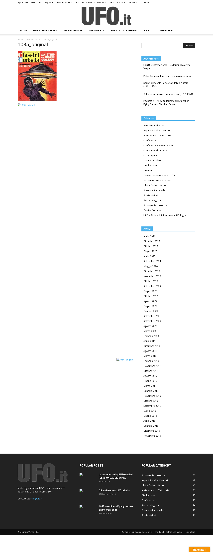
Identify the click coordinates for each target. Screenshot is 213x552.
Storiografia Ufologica (155, 205)
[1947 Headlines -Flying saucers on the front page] (88, 510)
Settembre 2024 (152, 261)
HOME (23, 30)
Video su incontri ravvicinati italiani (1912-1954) (168, 94)
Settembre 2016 (152, 405)
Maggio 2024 (150, 266)
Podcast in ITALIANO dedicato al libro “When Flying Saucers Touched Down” (166, 103)
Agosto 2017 (150, 375)
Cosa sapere (150, 155)
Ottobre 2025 (150, 246)
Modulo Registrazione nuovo (169, 532)
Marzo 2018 (149, 355)
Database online (152, 160)
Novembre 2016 (152, 395)
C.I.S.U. (148, 30)
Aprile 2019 (149, 341)
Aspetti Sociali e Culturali (156, 130)
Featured (148, 170)
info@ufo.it (36, 498)
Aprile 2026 (149, 236)
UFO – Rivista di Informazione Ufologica (165, 215)
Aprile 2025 (149, 256)
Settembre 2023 (152, 286)
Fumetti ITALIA (33, 39)
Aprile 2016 (149, 420)
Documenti (96, 30)
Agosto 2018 (150, 350)
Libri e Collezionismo (154, 185)
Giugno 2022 (150, 306)
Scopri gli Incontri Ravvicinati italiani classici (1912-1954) (165, 85)
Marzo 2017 (149, 385)
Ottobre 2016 (150, 400)
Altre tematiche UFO (154, 125)
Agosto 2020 (150, 326)
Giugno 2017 (150, 380)
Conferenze (149, 140)
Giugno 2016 (150, 415)
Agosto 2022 (150, 301)
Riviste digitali (150, 195)
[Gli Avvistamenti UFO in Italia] (88, 494)
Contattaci (133, 2)
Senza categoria (152, 200)
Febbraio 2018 (151, 360)
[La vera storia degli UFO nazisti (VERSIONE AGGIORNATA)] (88, 478)
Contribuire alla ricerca (155, 150)
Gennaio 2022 (150, 311)
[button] (191, 30)
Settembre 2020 (152, 321)
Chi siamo (121, 2)
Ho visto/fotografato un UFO (159, 175)
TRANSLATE (146, 2)
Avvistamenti (73, 30)
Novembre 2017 (152, 365)
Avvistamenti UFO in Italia (157, 135)
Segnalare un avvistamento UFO (59, 2)
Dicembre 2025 (151, 241)
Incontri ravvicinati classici (157, 180)
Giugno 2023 (150, 291)
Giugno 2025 (150, 251)
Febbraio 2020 (151, 336)
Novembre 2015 (152, 435)
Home (20, 39)
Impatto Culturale (124, 30)
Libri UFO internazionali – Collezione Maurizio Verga (167, 67)
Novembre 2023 (152, 276)
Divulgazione (150, 165)
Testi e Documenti (153, 210)
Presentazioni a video (155, 190)
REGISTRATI (36, 2)
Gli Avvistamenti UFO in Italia (114, 490)
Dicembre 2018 (151, 345)
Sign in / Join (23, 2)
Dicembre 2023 (151, 271)
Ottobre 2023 (150, 281)
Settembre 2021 (152, 316)
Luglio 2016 (149, 410)
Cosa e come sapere (44, 30)
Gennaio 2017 (150, 390)
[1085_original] (37, 100)
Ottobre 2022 (150, 296)
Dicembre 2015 (151, 430)
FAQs (112, 2)
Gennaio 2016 (150, 425)
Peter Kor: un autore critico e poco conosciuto (167, 76)
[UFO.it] (106, 15)
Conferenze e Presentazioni (158, 145)
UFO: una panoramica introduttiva (91, 2)
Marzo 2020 (149, 331)
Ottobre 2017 (150, 370)
